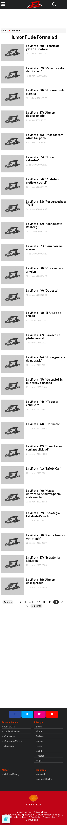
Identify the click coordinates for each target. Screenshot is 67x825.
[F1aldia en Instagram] (40, 714)
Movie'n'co (9, 746)
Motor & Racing (11, 774)
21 (62, 602)
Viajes (39, 760)
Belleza (40, 736)
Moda (39, 731)
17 (38, 602)
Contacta (35, 817)
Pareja (39, 741)
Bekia (39, 726)
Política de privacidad (49, 814)
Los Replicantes (12, 731)
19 (50, 602)
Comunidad (32, 820)
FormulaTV (9, 726)
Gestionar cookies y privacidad (18, 814)
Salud (39, 751)
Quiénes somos (24, 812)
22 (27, 606)
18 (44, 602)
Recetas (40, 755)
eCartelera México (13, 741)
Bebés (39, 746)
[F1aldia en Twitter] (27, 714)
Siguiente (36, 606)
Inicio (4, 30)
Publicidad (50, 817)
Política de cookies (16, 817)
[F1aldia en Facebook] (15, 714)
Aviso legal (41, 812)
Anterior (8, 602)
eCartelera (9, 736)
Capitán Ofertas (44, 779)
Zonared (40, 774)
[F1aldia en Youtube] (52, 714)
